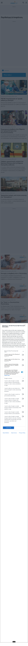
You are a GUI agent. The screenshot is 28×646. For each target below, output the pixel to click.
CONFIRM (8, 427)
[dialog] (14, 484)
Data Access (14, 432)
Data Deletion (6, 432)
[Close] (25, 325)
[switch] (22, 355)
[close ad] (14, 641)
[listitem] (14, 351)
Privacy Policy (22, 432)
